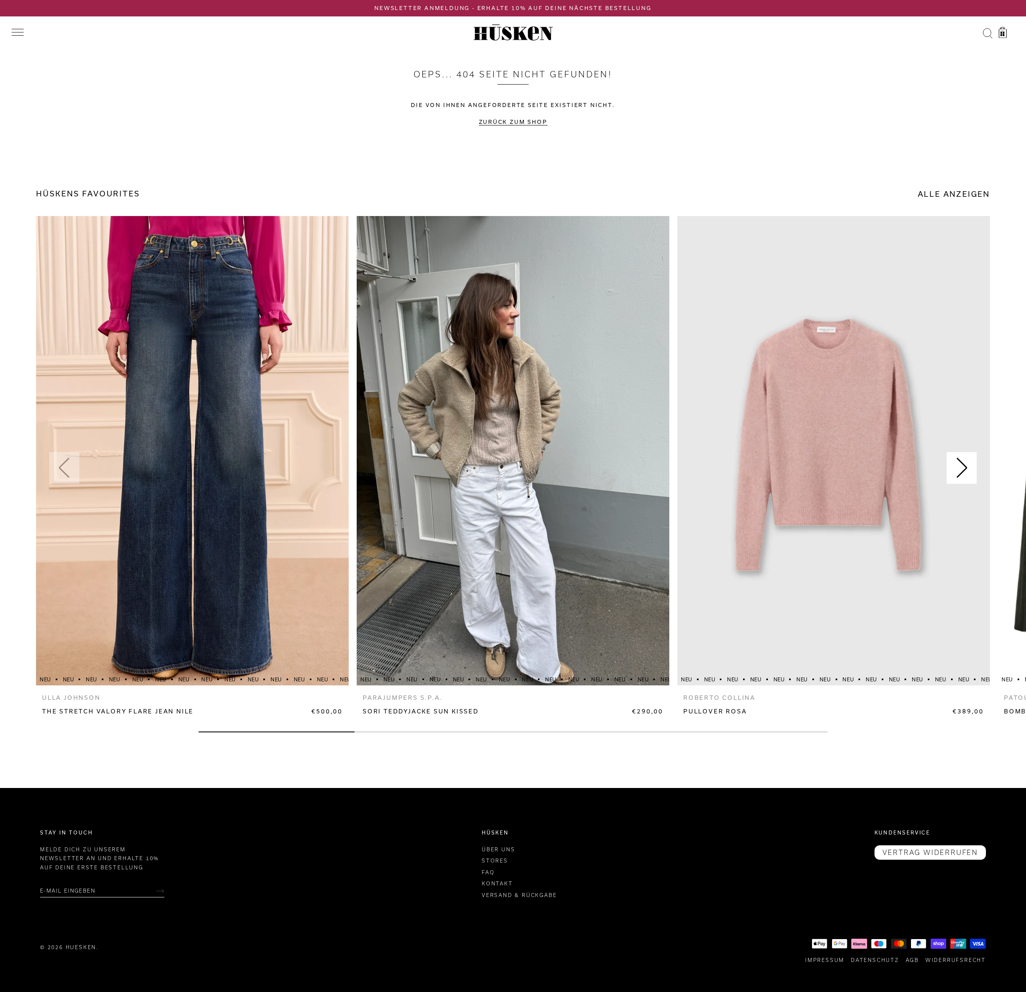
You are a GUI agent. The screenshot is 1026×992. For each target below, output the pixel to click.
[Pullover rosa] (833, 450)
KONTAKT (497, 884)
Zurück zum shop (513, 122)
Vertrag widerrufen (930, 852)
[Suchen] (987, 33)
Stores (495, 861)
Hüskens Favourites (88, 193)
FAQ (488, 872)
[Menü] (17, 32)
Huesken (81, 947)
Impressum (824, 960)
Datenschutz (875, 960)
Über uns (498, 849)
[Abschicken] (160, 891)
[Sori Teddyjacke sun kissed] (513, 450)
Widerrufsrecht (955, 960)
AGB (912, 960)
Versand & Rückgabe (519, 895)
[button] (64, 468)
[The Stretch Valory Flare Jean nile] (192, 450)
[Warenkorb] (1003, 33)
